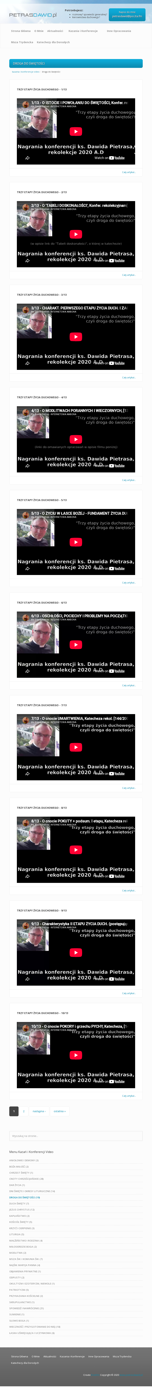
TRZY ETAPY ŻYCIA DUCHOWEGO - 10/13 (42, 1013)
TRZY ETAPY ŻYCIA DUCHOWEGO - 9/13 (42, 910)
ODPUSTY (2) (16, 1277)
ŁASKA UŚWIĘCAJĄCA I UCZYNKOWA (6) (31, 1333)
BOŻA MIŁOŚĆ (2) (19, 1166)
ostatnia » (60, 1111)
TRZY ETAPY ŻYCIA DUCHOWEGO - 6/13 (42, 602)
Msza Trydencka (22, 42)
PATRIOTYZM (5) (19, 1289)
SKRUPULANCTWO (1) (21, 1302)
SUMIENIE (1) (16, 1314)
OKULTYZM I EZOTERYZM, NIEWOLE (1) (32, 1283)
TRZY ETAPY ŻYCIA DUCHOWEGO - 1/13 (42, 89)
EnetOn (95, 1375)
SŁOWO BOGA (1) (19, 1320)
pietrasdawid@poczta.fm (127, 16)
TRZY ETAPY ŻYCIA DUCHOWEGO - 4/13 (42, 397)
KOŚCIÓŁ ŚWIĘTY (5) (20, 1222)
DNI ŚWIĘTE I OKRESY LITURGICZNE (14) (32, 1191)
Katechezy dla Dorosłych (53, 42)
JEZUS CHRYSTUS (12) (21, 1209)
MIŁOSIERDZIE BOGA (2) (23, 1246)
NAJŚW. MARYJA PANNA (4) (24, 1265)
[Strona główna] (33, 13)
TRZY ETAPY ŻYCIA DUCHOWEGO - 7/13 (42, 705)
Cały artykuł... (129, 172)
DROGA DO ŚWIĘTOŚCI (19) (24, 1197)
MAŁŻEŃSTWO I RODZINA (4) (25, 1240)
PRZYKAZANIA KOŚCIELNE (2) (26, 1296)
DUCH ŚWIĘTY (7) (19, 1203)
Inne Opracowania (119, 31)
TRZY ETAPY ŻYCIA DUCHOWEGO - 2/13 (42, 192)
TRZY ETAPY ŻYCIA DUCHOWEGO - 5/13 (42, 500)
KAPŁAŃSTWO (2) (19, 1216)
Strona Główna (21, 31)
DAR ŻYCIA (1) (17, 1185)
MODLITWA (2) (17, 1252)
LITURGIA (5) (16, 1234)
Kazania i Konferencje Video (25, 71)
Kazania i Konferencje (83, 31)
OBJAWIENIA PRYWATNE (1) (25, 1271)
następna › (39, 1111)
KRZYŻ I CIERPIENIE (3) (21, 1228)
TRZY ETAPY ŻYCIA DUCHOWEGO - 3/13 (42, 294)
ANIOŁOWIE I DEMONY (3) (24, 1160)
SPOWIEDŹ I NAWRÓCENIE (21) (26, 1308)
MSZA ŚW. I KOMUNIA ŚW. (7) (26, 1259)
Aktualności (55, 31)
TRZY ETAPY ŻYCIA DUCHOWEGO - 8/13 (42, 807)
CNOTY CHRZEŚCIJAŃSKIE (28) (26, 1178)
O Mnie (39, 31)
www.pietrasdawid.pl (131, 1375)
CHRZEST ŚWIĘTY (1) (21, 1172)
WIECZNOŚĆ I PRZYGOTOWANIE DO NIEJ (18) (34, 1326)
